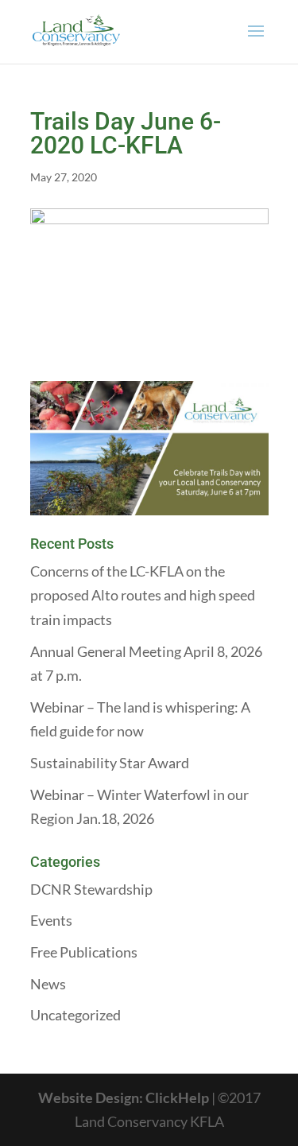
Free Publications (83, 952)
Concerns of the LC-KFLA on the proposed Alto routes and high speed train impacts (142, 595)
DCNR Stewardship (91, 889)
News (48, 984)
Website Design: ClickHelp (124, 1097)
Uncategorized (75, 1015)
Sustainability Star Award (109, 762)
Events (51, 920)
